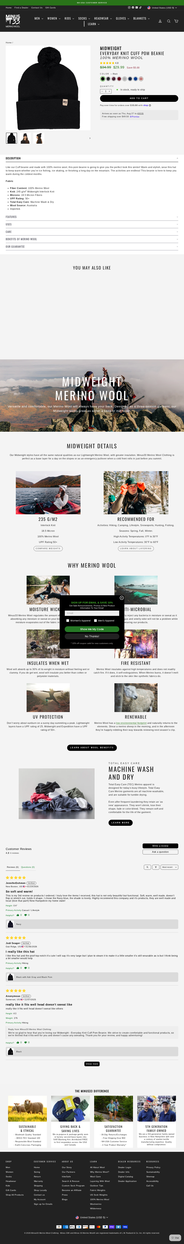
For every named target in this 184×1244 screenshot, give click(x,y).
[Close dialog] (121, 597)
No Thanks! (92, 636)
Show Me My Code (92, 629)
